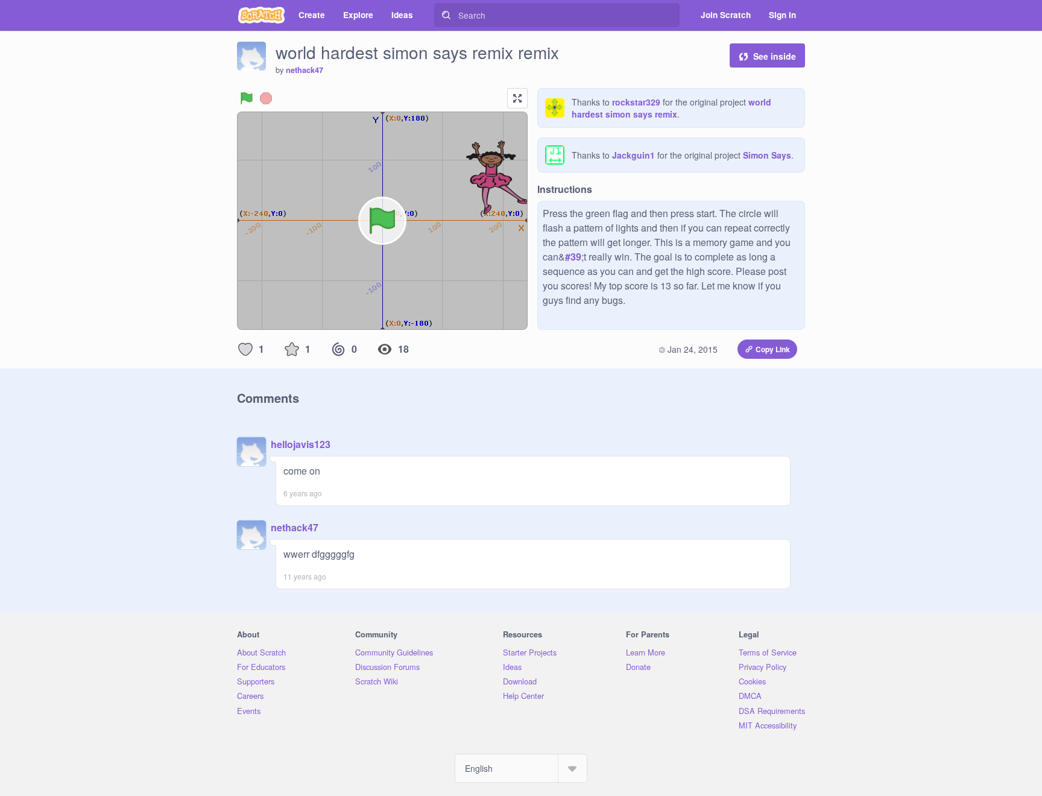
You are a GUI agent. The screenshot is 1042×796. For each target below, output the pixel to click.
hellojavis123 (300, 444)
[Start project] (246, 98)
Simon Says (767, 155)
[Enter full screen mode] (517, 98)
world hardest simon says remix (671, 108)
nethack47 (304, 70)
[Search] (446, 15)
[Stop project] (266, 98)
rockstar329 (636, 102)
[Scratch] (261, 15)
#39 (573, 257)
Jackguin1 (633, 155)
